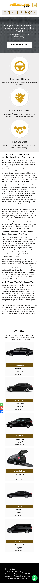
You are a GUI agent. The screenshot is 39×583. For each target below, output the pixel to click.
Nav (34, 5)
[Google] (1, 408)
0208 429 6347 (19, 12)
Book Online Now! (19, 44)
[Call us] (1, 404)
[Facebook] (1, 411)
